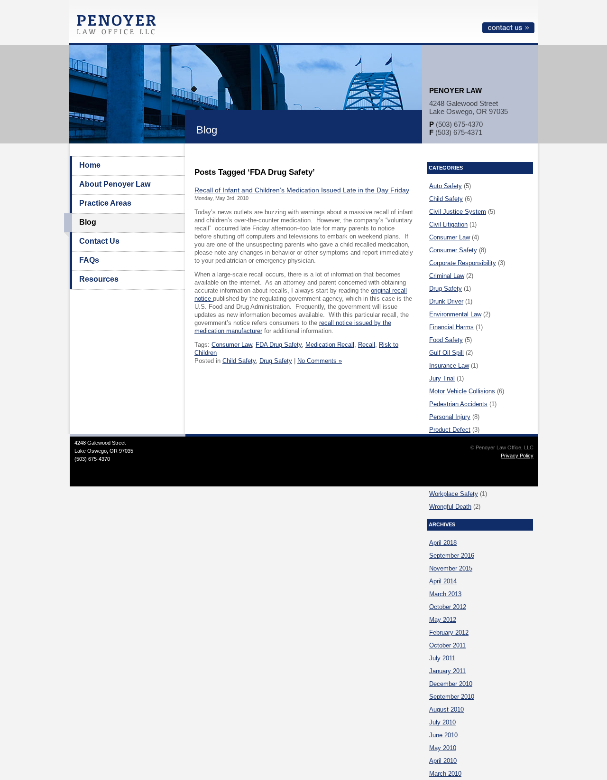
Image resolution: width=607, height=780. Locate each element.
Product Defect (449, 429)
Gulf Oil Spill (446, 352)
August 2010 (446, 709)
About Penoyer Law (114, 184)
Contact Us (99, 241)
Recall (366, 344)
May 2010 (442, 747)
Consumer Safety (453, 250)
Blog (87, 222)
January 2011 (447, 671)
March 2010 (445, 773)
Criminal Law (446, 275)
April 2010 (443, 760)
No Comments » (319, 360)
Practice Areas (105, 203)
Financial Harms (451, 327)
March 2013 (445, 594)
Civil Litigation (448, 224)
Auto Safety (445, 186)
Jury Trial (442, 378)
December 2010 (450, 683)
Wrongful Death (450, 506)
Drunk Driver (446, 301)
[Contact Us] (508, 31)
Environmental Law (455, 314)
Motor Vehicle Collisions (462, 391)
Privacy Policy (517, 455)
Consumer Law (232, 344)
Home (90, 165)
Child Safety (239, 360)
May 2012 (442, 619)
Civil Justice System (457, 211)
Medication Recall (329, 344)
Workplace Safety (453, 493)
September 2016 (451, 555)
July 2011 (442, 658)
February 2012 (449, 632)
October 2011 (447, 645)
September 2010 (451, 696)
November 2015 (450, 568)
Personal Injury (449, 416)
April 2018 (443, 542)
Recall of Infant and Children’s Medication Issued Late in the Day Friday (301, 190)
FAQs (89, 260)
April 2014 (443, 581)
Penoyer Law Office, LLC (118, 27)
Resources (99, 279)
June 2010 (443, 735)
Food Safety (446, 339)
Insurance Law (449, 365)
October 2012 (447, 606)
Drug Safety (275, 360)
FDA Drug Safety (279, 344)
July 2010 (442, 722)
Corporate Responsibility (462, 262)
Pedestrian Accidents (458, 404)
